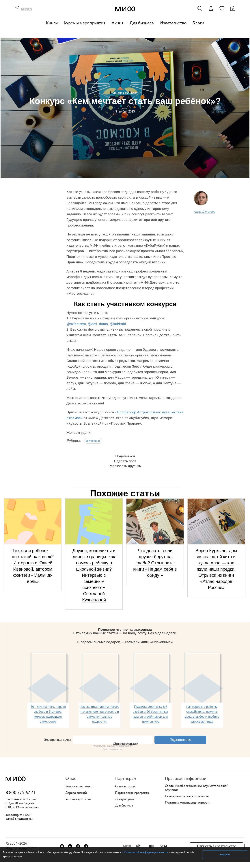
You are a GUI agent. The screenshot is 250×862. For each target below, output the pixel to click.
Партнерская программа (132, 793)
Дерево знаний (76, 793)
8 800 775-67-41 (20, 793)
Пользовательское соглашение (187, 796)
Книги (52, 23)
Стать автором (125, 787)
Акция (117, 23)
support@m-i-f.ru (17, 815)
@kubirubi (118, 324)
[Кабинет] (210, 8)
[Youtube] (62, 846)
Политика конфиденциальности (188, 803)
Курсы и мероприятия (85, 23)
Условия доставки (78, 799)
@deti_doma (98, 324)
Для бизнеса (142, 23)
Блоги (198, 23)
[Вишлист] (221, 8)
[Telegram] (86, 846)
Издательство (173, 23)
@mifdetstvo (76, 324)
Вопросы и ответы (78, 787)
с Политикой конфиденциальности (145, 852)
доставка (26, 8)
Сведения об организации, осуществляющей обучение (196, 788)
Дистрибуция (124, 799)
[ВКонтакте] (70, 846)
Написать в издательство (216, 846)
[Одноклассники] (78, 846)
